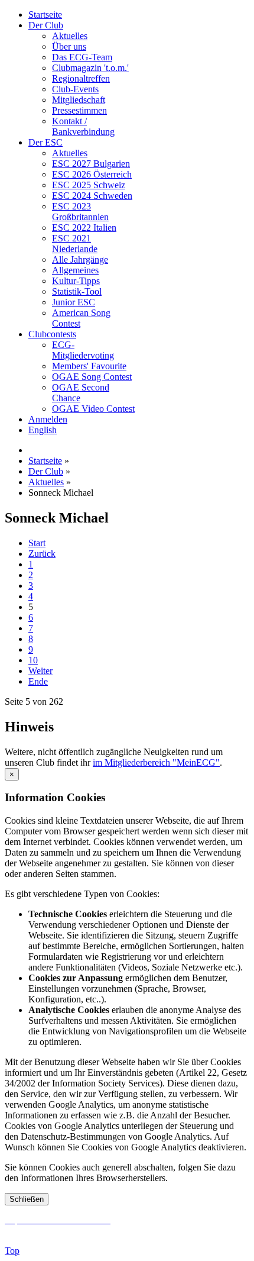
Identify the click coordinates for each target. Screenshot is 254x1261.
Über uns (69, 46)
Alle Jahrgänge (80, 259)
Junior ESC (73, 302)
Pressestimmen (79, 110)
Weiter (40, 671)
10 (33, 660)
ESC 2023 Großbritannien (80, 211)
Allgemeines (75, 270)
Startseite (45, 14)
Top (12, 1251)
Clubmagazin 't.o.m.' (90, 68)
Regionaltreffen (81, 78)
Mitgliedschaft (78, 100)
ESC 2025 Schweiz (88, 185)
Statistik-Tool (77, 291)
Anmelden (47, 419)
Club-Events (75, 89)
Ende (38, 681)
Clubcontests (52, 334)
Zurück (42, 554)
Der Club (45, 25)
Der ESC (45, 142)
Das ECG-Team (82, 57)
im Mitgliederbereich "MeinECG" (156, 762)
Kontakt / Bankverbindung (83, 126)
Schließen (26, 1199)
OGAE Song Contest (92, 377)
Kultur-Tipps (76, 281)
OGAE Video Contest (93, 409)
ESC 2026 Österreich (92, 174)
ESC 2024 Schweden (92, 196)
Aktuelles (69, 36)
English (42, 430)
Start (36, 543)
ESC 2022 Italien (84, 227)
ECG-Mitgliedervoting (83, 350)
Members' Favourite (89, 366)
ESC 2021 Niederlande (74, 243)
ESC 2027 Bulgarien (91, 164)
